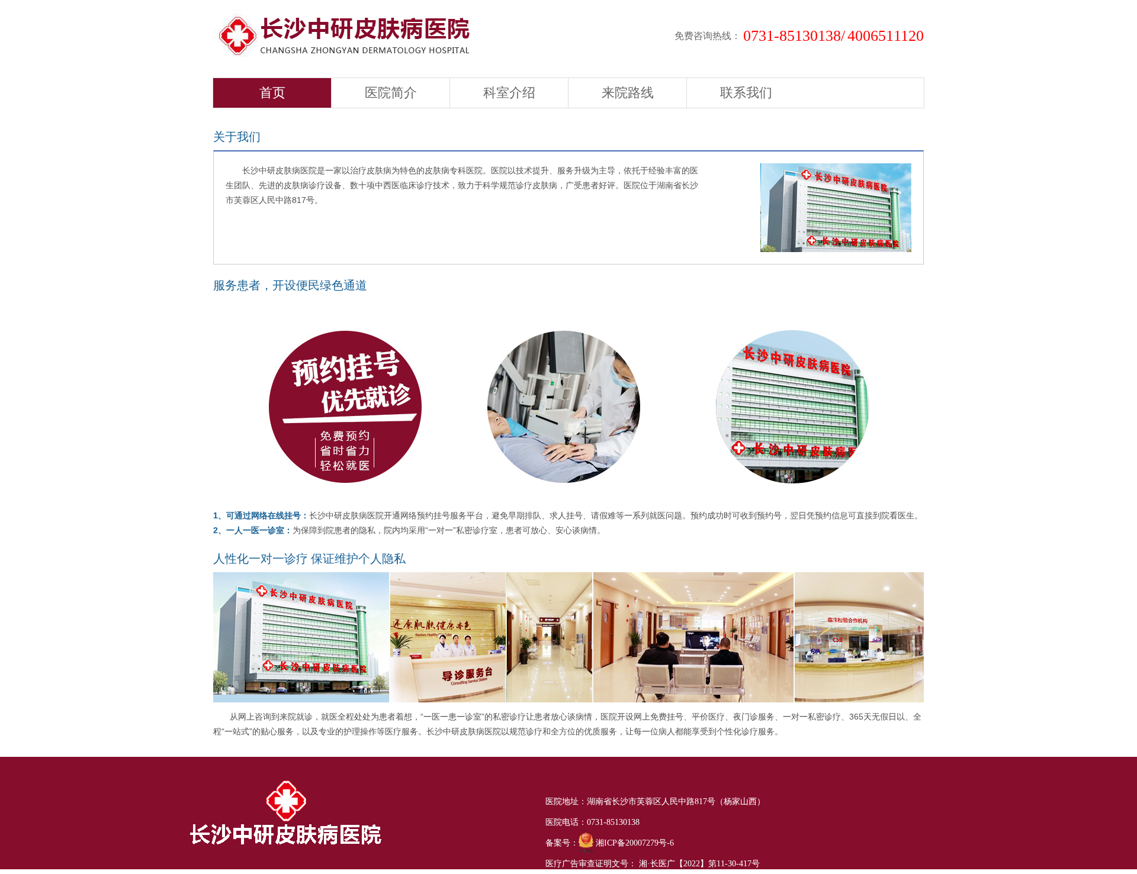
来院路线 (628, 92)
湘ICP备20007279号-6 (633, 842)
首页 (272, 92)
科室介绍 (509, 92)
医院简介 (391, 92)
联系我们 (746, 92)
